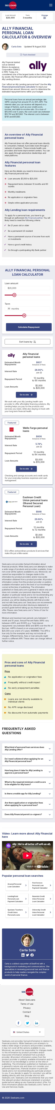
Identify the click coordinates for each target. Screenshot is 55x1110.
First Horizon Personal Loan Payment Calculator (40, 885)
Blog (27, 1016)
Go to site (24, 395)
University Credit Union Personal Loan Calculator (39, 912)
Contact (27, 1012)
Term (7, 304)
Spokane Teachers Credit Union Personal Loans (15, 912)
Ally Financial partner (34, 218)
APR (37, 373)
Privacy (27, 1008)
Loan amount (11, 283)
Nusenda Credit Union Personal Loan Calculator (38, 898)
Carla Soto (16, 46)
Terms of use (26, 1004)
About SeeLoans (27, 999)
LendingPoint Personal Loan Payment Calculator (15, 898)
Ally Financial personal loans (31, 355)
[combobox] (27, 1032)
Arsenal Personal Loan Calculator (14, 885)
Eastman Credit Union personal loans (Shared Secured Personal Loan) (35, 502)
